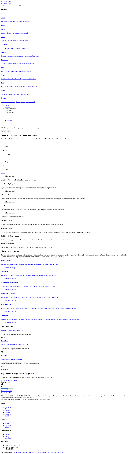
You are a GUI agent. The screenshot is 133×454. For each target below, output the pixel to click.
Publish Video (9, 436)
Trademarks (35, 452)
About (14, 452)
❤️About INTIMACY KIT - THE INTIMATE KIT (12, 330)
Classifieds (8, 425)
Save (8, 131)
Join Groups (8, 438)
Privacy (18, 452)
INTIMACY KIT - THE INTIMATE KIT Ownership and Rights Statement (18, 344)
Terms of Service (26, 452)
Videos (7, 423)
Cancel (3, 131)
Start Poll (7, 434)
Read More (4, 341)
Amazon (53, 452)
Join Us (3, 173)
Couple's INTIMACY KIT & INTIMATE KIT (11, 359)
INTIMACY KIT (6, 1)
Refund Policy (60, 452)
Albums (7, 427)
